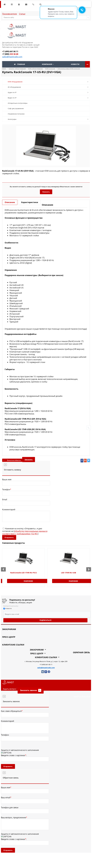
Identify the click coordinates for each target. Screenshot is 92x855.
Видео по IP (12, 98)
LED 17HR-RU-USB (68, 573)
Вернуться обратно (14, 460)
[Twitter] (88, 460)
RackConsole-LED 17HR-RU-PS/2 (23, 573)
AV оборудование (14, 87)
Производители (9, 14)
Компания (47, 64)
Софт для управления (16, 108)
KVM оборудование (15, 82)
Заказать (46, 192)
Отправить (9, 537)
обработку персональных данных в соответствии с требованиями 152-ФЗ (24, 532)
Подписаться (45, 620)
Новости (75, 64)
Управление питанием (16, 114)
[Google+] (85, 460)
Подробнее (28, 581)
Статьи (22, 14)
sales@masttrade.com (12, 56)
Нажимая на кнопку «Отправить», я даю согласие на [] (24, 531)
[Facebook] (81, 460)
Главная (21, 64)
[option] (46, 145)
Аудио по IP (12, 92)
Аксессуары (12, 119)
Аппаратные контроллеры (17, 103)
